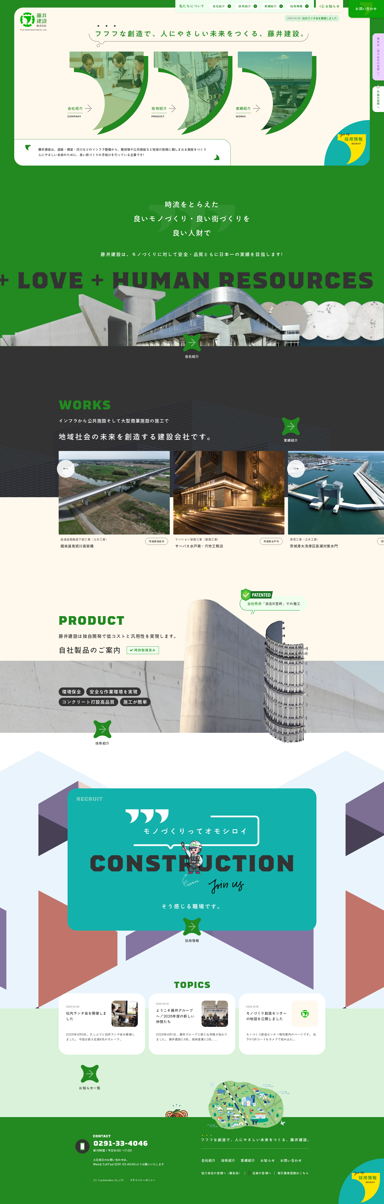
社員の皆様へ (378, 99)
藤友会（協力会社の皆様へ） (378, 57)
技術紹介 (244, 6)
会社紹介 (219, 6)
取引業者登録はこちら (293, 1173)
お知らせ (332, 6)
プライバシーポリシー (142, 1180)
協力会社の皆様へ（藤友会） (221, 1173)
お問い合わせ (291, 1160)
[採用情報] (192, 859)
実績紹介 (270, 6)
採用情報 (296, 6)
